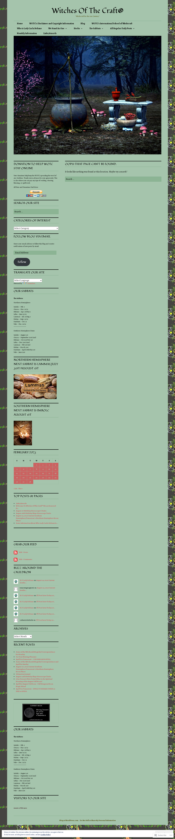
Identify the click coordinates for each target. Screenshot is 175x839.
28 (30, 482)
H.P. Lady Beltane (27, 580)
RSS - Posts (23, 552)
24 (49, 477)
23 (43, 477)
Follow (22, 262)
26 (17, 482)
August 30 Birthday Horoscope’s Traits (31, 511)
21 (30, 477)
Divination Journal (23, 674)
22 (36, 477)
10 (49, 469)
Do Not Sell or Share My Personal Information (98, 820)
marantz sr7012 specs (20, 808)
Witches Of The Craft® (87, 11)
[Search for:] (113, 179)
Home (20, 23)
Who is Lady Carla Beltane (29, 28)
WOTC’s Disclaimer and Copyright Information (51, 23)
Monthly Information (27, 33)
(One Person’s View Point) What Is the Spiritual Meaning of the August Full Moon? (34, 680)
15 (36, 473)
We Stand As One (56, 28)
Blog (83, 23)
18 (55, 473)
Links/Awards (49, 33)
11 (55, 469)
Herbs (77, 28)
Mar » (20, 488)
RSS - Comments (25, 559)
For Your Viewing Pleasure (26, 657)
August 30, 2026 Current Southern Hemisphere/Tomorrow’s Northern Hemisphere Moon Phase (35, 669)
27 (23, 482)
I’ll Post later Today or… (45, 595)
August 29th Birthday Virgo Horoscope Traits (33, 676)
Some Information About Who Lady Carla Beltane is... (37, 523)
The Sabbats (95, 28)
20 (23, 477)
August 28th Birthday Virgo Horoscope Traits (33, 513)
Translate (31, 283)
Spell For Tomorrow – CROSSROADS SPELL (33, 659)
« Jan (15, 488)
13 (23, 473)
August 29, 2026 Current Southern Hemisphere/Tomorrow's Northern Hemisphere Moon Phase (37, 518)
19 (17, 477)
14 (30, 473)
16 (43, 473)
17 (49, 473)
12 (17, 473)
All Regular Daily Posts (121, 28)
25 (55, 477)
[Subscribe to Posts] (16, 552)
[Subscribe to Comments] (16, 559)
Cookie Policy (45, 835)
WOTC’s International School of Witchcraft (112, 23)
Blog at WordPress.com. (69, 820)
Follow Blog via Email (32, 236)
